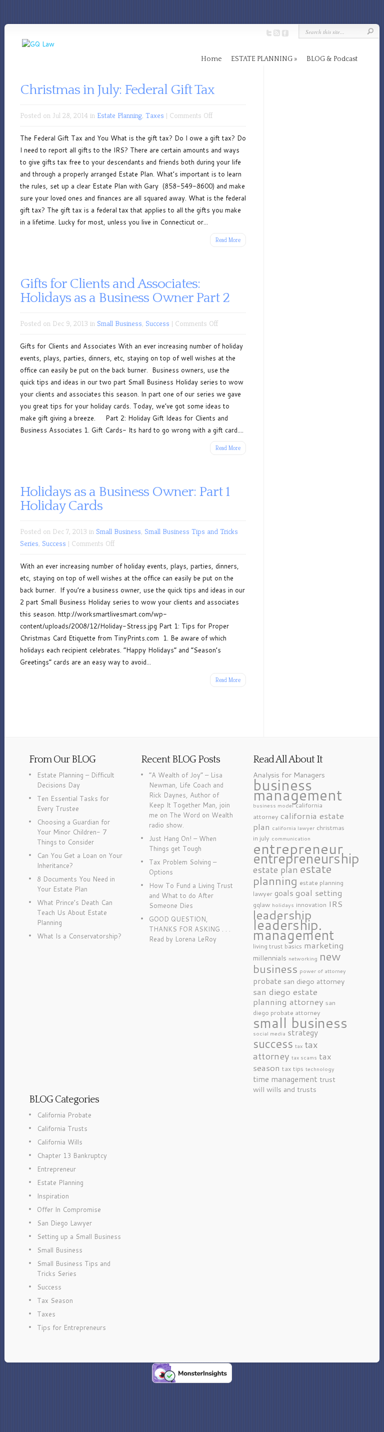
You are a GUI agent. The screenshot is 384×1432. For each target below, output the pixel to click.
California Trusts (62, 1128)
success (273, 1043)
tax (298, 1046)
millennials (269, 957)
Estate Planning (119, 115)
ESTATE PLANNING (261, 59)
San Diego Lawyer (64, 1223)
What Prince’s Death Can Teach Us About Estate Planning (74, 912)
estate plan (275, 869)
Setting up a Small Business (79, 1236)
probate (267, 981)
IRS (335, 904)
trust (328, 1079)
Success (158, 323)
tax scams (304, 1057)
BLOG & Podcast (332, 59)
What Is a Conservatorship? (79, 936)
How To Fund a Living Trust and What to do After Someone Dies (191, 895)
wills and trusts (291, 1089)
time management (285, 1079)
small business (300, 1022)
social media (269, 1033)
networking (303, 958)
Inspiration (53, 1196)
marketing (324, 945)
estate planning (292, 874)
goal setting (319, 892)
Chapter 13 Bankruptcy (72, 1155)
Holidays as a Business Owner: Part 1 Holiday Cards (125, 499)
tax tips (293, 1068)
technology (320, 1068)
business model (273, 805)
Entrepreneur (56, 1169)
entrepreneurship (306, 858)
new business (297, 962)
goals (284, 893)
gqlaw (261, 904)
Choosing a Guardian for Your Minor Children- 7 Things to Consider (73, 832)
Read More (228, 240)
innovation (311, 904)
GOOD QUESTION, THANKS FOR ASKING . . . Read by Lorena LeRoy (189, 929)
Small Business (119, 323)
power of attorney (323, 970)
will (258, 1089)
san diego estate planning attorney (288, 997)
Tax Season (55, 1300)
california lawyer (293, 828)
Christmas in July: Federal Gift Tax (117, 90)
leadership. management (293, 929)
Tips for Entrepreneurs (71, 1327)
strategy (303, 1032)
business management (297, 789)
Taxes (155, 115)
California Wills (59, 1142)
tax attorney (285, 1050)
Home (211, 59)
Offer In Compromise (69, 1209)
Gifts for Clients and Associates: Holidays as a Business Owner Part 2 (125, 291)
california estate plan (298, 821)
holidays (283, 904)
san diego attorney (314, 981)
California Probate (64, 1115)
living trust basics (277, 946)
